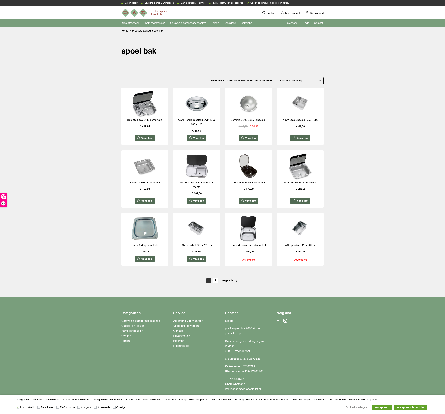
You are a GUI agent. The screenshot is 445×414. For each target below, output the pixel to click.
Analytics (86, 407)
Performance (67, 407)
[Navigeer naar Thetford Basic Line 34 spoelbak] (248, 229)
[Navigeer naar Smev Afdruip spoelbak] (145, 229)
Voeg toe (146, 138)
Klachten (178, 341)
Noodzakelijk (27, 407)
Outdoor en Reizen (133, 326)
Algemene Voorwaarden (188, 321)
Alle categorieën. (130, 23)
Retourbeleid (181, 346)
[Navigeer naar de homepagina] (144, 13)
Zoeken (270, 13)
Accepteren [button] (382, 407)
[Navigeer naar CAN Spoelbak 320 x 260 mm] (300, 229)
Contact (178, 331)
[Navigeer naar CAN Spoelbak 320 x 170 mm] (197, 229)
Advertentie (103, 407)
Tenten (215, 23)
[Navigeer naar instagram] (285, 321)
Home (124, 30)
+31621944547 (234, 379)
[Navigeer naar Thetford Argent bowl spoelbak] (248, 166)
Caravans (246, 23)
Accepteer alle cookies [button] (410, 407)
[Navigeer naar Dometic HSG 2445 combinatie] (145, 104)
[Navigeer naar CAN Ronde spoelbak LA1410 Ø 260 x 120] (197, 104)
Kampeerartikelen (155, 23)
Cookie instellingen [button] (356, 407)
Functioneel (47, 407)
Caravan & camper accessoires (188, 23)
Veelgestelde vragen (186, 326)
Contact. (319, 23)
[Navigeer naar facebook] (278, 321)
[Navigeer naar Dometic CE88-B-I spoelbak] (145, 166)
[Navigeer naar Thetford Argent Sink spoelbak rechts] (197, 166)
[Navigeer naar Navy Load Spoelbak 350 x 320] (300, 104)
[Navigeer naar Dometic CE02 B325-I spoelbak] (248, 104)
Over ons (292, 23)
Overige (126, 336)
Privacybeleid (181, 336)
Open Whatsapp (235, 384)
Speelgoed (230, 23)
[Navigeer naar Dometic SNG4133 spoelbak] (300, 166)
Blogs (306, 23)
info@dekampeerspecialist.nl (243, 389)
